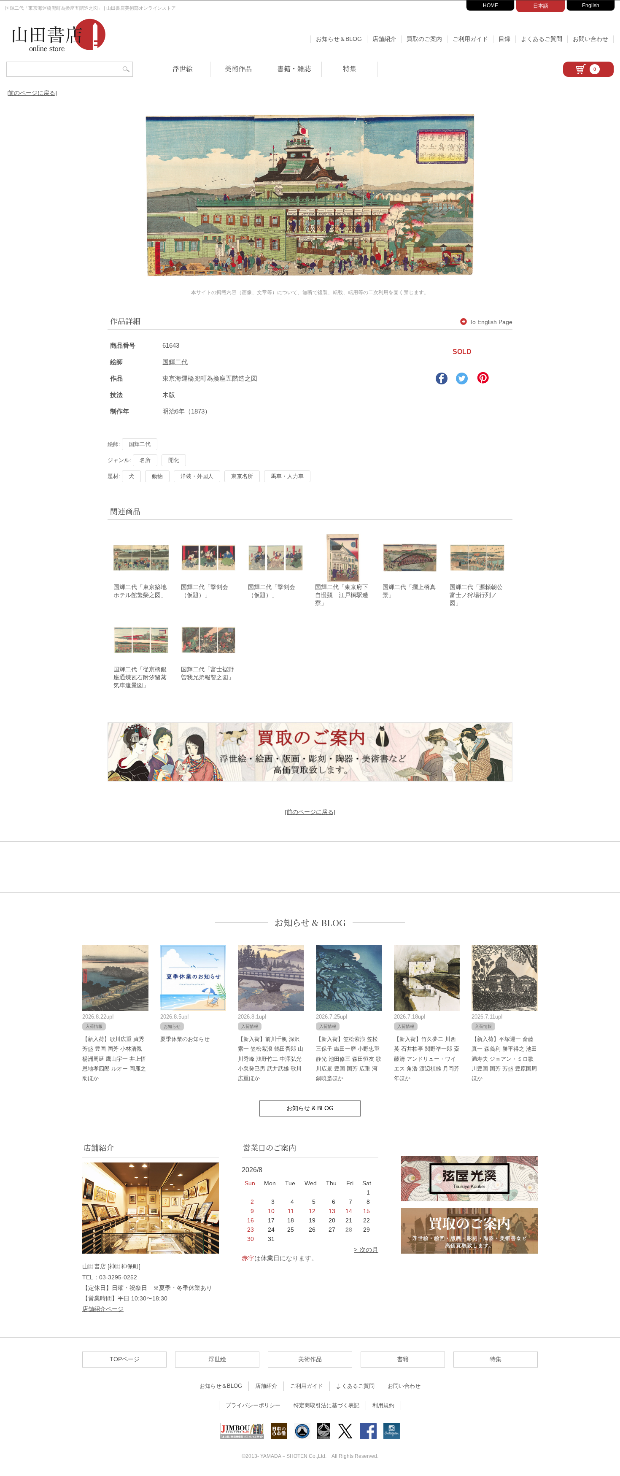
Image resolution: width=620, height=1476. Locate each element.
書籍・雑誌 (294, 68)
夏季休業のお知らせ (185, 1039)
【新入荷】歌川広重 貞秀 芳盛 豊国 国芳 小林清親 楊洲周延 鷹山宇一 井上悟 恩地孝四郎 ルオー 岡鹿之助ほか (114, 1059)
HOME (490, 5)
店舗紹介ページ (103, 1309)
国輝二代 (175, 361)
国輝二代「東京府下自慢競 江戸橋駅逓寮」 (341, 595)
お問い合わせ (590, 38)
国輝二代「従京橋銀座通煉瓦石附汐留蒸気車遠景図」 (140, 677)
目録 (504, 38)
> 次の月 (366, 1249)
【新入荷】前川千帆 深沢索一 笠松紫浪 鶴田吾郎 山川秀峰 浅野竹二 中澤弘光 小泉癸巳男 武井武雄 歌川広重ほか (270, 1059)
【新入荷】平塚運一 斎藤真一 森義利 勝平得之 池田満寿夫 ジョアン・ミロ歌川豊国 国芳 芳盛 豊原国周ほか (504, 1059)
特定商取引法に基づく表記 (326, 1405)
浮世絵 (183, 68)
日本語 (540, 6)
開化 (173, 460)
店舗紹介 (384, 38)
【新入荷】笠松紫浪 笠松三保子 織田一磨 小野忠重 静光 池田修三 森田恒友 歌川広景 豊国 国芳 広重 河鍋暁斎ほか (348, 1059)
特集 (349, 68)
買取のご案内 (424, 38)
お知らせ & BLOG (310, 922)
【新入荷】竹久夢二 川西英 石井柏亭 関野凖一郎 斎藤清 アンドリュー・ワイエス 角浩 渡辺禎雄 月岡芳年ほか (426, 1059)
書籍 (403, 1359)
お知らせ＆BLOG (339, 38)
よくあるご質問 (541, 38)
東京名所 (242, 476)
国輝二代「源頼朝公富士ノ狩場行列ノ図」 (476, 595)
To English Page (490, 322)
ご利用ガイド (470, 38)
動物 (157, 476)
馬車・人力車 (287, 476)
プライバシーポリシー (253, 1405)
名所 (145, 460)
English (590, 5)
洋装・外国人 (197, 476)
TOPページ (125, 1359)
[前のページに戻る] (31, 92)
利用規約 (383, 1405)
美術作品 (238, 68)
